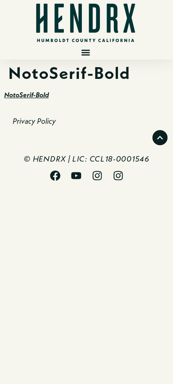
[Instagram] (97, 175)
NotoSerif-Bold (26, 94)
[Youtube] (76, 175)
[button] (85, 53)
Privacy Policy (34, 121)
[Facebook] (55, 175)
